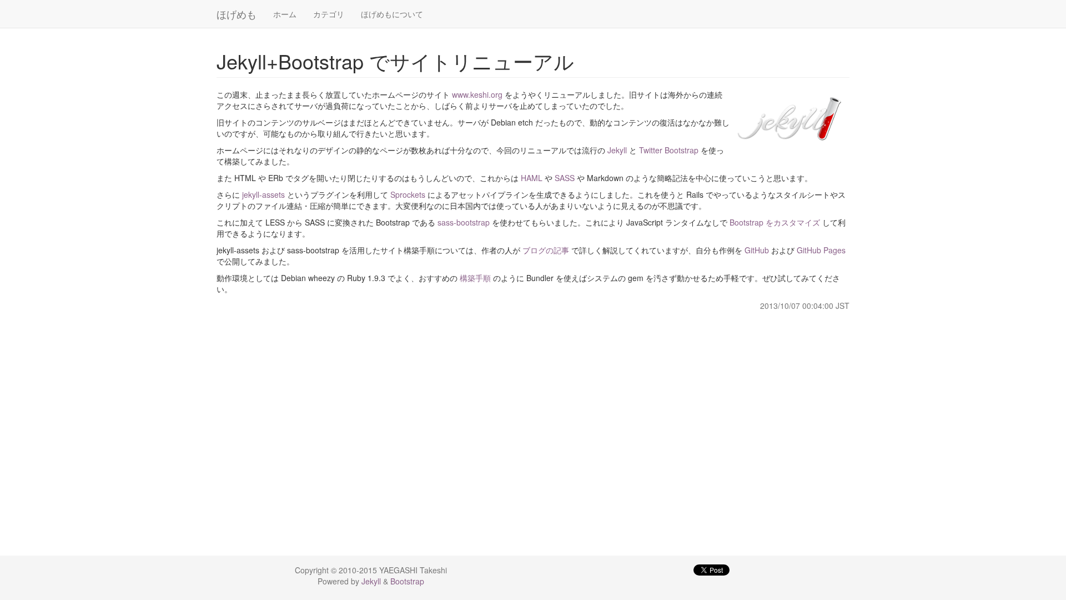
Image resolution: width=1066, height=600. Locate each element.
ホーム (284, 13)
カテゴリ (328, 13)
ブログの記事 (545, 250)
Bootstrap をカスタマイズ (775, 222)
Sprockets (407, 194)
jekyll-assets (263, 194)
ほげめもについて (392, 13)
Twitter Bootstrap (668, 150)
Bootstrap (407, 581)
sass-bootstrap (464, 222)
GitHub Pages (821, 250)
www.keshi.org (477, 94)
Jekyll (617, 150)
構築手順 (475, 277)
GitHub (757, 250)
